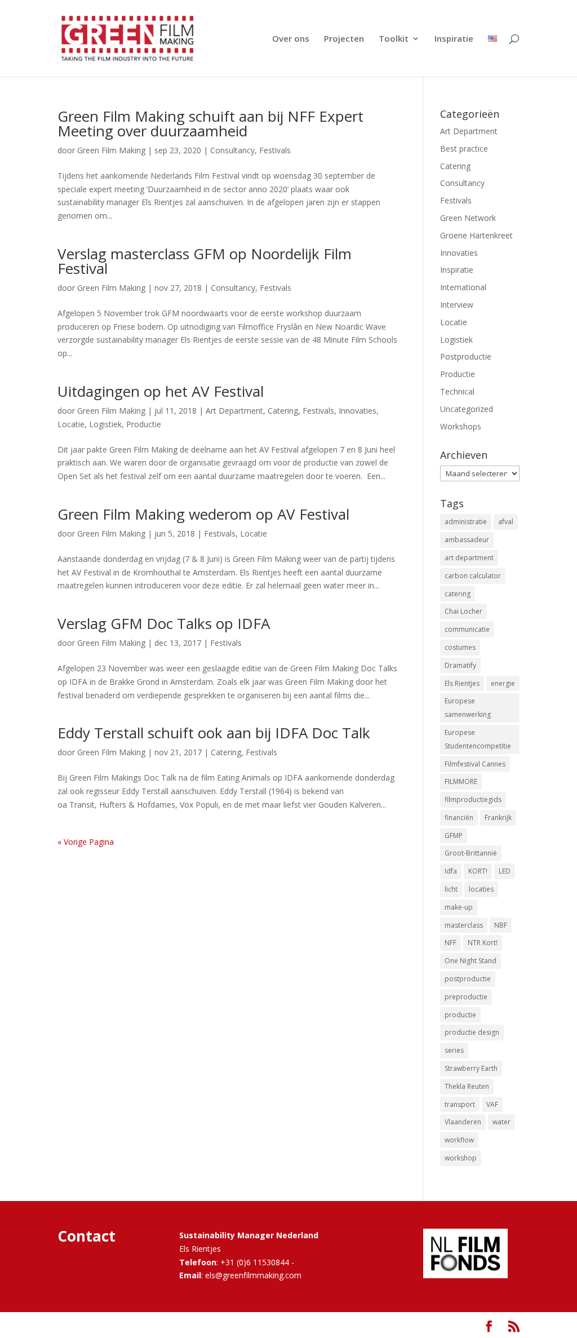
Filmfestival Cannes (475, 764)
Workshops (460, 426)
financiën (459, 817)
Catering (283, 410)
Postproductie (465, 356)
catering (458, 594)
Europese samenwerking (468, 707)
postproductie (468, 978)
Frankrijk (498, 817)
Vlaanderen (463, 1122)
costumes (460, 647)
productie (460, 1015)
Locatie (71, 424)
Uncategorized (466, 409)
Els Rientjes (462, 683)
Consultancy (232, 150)
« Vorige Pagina (85, 841)
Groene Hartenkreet (476, 235)
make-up (459, 907)
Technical (457, 391)
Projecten (344, 39)
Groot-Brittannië (471, 853)
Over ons (290, 39)
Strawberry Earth (471, 1068)
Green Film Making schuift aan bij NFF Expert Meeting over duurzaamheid (210, 123)
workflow (459, 1140)
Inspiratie (453, 39)
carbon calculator (473, 576)
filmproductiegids (473, 799)
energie (503, 683)
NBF (500, 925)
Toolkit (394, 39)
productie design (472, 1032)
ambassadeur (467, 539)
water (501, 1122)
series (454, 1050)
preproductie (466, 997)
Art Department (234, 410)
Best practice (464, 148)
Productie (143, 424)
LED (505, 871)
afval (505, 521)
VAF (492, 1104)
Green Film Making (111, 150)
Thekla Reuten (467, 1086)
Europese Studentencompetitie (478, 739)
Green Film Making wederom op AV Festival (203, 514)
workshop (461, 1158)
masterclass (464, 925)
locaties (481, 889)
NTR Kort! (483, 942)
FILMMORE (461, 781)
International (463, 287)
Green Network (468, 217)
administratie (466, 521)
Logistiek (105, 424)
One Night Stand (470, 960)
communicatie (467, 629)
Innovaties (357, 410)
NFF (450, 942)
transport (460, 1104)
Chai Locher (463, 611)
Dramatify (460, 665)
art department (469, 557)
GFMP (454, 835)
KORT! (477, 871)
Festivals (275, 150)
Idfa (451, 871)
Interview (456, 304)
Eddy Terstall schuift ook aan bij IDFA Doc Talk (213, 733)
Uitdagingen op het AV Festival (160, 391)
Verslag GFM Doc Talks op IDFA (163, 623)
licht (451, 889)
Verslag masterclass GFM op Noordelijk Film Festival (204, 260)
